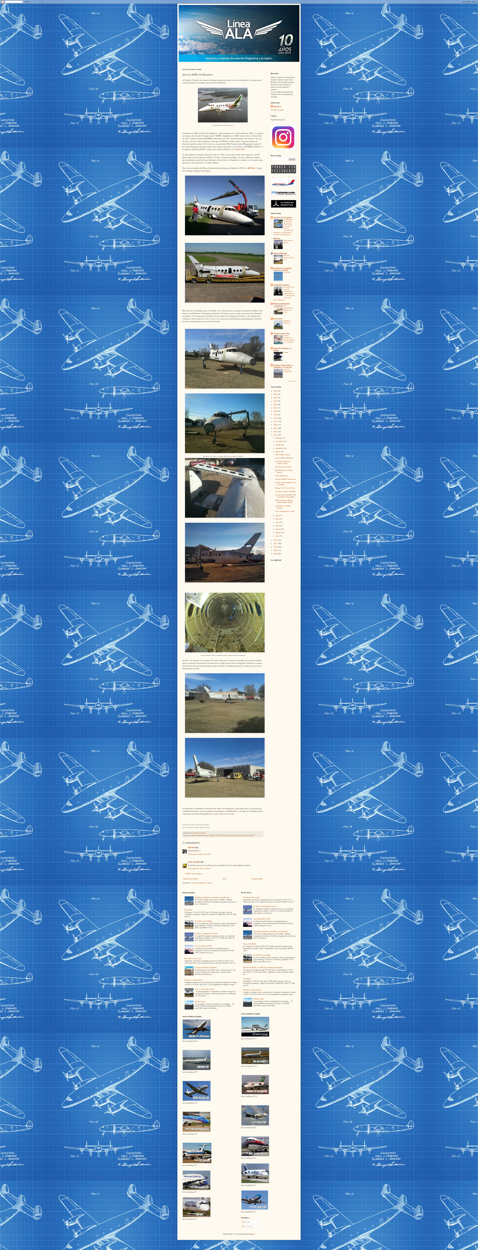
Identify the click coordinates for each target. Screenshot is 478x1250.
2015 (275, 428)
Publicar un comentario (193, 873)
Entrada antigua (257, 878)
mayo (278, 522)
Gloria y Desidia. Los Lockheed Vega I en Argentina (289, 338)
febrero (278, 532)
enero (278, 536)
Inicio (225, 878)
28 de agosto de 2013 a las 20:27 (199, 868)
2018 (275, 418)
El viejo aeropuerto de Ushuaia (206, 967)
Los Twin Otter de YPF (203, 946)
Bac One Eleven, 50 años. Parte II (284, 471)
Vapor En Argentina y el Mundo (282, 349)
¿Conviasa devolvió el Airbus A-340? (283, 462)
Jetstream (206, 835)
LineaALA (277, 106)
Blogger (252, 1234)
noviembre (280, 441)
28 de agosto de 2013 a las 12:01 (199, 854)
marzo (278, 529)
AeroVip (193, 835)
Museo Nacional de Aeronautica (235, 835)
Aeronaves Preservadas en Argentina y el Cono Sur (283, 366)
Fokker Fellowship (280, 253)
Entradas (247, 1222)
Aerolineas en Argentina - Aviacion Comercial (283, 269)
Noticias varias (200, 1001)
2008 (275, 553)
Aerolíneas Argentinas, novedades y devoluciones (212, 897)
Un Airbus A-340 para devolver (283, 507)
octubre (278, 445)
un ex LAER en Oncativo (284, 458)
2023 (275, 401)
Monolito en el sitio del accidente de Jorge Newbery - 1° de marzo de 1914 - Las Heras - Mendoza (284, 293)
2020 (275, 411)
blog (232, 814)
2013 (275, 435)
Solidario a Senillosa (287, 322)
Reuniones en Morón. (288, 241)
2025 (275, 394)
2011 (275, 543)
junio (278, 519)
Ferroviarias (277, 318)
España (286, 352)
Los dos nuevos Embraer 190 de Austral (285, 483)
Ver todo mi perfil (277, 110)
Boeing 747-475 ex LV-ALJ (285, 488)
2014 (275, 431)
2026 (275, 391)
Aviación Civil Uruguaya (282, 217)
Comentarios (248, 1226)
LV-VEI (216, 835)
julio (277, 515)
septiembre (280, 448)
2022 (275, 404)
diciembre (279, 438)
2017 (275, 421)
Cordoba (199, 835)
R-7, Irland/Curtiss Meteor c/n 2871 (288, 309)
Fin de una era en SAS (283, 467)
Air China (287, 272)
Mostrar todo (292, 381)
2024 (275, 397)
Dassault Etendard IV (288, 370)
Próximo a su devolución (193, 980)
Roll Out (251, 168)
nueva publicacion (281, 475)
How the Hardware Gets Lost (289, 257)
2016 (275, 425)
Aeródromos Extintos (281, 285)
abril (277, 525)
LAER (211, 835)
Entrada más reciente (190, 878)
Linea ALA (240, 149)
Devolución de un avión (193, 958)
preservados (250, 835)
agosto (278, 451)
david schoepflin (194, 862)
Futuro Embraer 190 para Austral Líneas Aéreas (284, 501)
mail (215, 814)
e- (213, 814)
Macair (222, 835)
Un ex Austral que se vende (284, 511)
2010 (275, 547)
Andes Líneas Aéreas (282, 454)
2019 (275, 414)
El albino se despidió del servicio (206, 933)
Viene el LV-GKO (249, 944)
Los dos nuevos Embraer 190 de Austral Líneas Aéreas (285, 496)
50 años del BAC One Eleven (285, 479)
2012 (275, 540)
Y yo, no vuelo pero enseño (204, 989)
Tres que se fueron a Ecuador (285, 491)
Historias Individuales (281, 303)
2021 (275, 408)
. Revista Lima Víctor (281, 333)
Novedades (188, 910)
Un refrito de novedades (203, 921)
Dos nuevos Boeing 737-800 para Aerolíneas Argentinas (263, 967)
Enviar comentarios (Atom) (202, 883)
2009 (275, 550)
